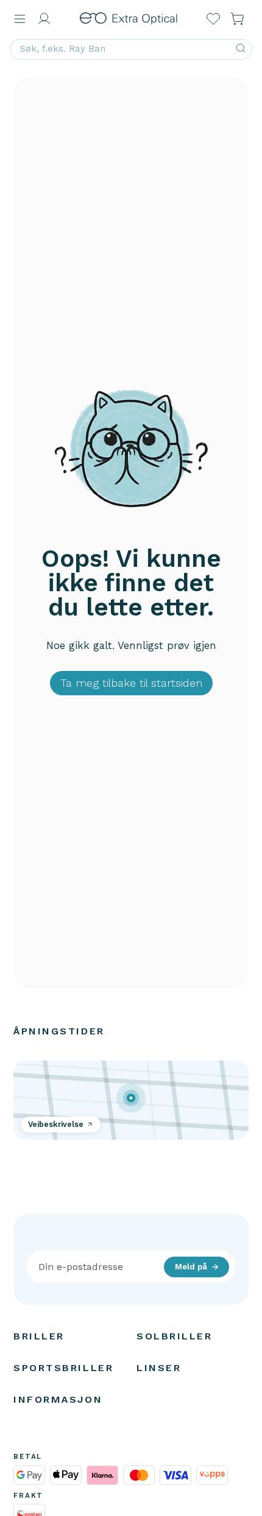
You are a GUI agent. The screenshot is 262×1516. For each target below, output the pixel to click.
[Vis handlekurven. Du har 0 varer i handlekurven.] (237, 19)
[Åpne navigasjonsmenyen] (19, 19)
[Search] (240, 49)
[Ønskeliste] (213, 19)
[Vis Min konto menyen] (44, 19)
